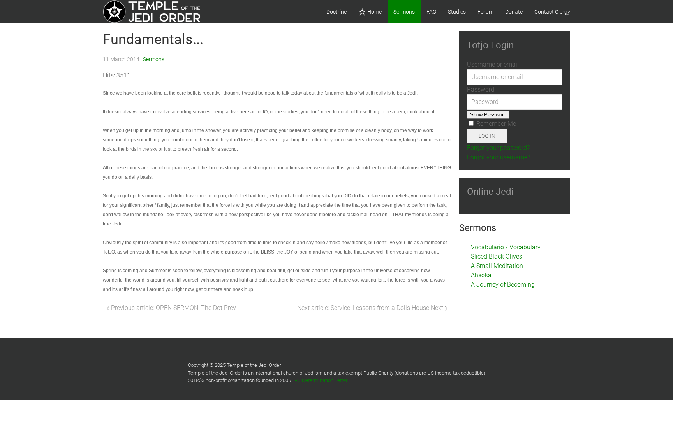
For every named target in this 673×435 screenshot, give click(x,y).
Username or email (493, 64)
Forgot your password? (498, 147)
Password (480, 89)
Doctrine (336, 12)
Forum (485, 12)
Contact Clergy (552, 12)
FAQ (431, 12)
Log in (487, 136)
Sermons (404, 12)
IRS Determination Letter (320, 380)
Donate (514, 12)
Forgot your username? (498, 157)
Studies (457, 12)
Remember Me (495, 123)
